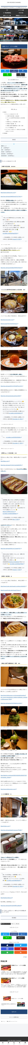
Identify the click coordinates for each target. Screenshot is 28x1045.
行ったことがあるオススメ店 (12, 114)
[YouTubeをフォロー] (20, 948)
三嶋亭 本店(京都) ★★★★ (13, 116)
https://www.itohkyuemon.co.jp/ (8, 789)
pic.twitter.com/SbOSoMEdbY (10, 513)
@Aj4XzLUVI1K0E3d (13, 562)
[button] (25, 481)
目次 (12, 109)
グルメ (14, 923)
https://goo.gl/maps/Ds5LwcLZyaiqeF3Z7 (10, 548)
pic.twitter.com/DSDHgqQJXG (10, 233)
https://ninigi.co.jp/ (5, 826)
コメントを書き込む (14, 1017)
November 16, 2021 (17, 886)
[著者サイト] (7, 945)
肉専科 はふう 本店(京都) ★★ (13, 121)
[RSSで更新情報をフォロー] (20, 952)
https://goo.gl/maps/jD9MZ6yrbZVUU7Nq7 (11, 196)
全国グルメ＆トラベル (6, 923)
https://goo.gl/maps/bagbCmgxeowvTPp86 (11, 830)
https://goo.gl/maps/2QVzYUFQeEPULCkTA (11, 386)
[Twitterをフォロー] (20, 945)
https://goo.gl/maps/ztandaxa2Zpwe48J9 (10, 395)
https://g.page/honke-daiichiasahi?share (10, 590)
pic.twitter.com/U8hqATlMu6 (16, 563)
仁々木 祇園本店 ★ (11, 127)
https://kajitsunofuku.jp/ (6, 897)
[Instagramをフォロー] (7, 948)
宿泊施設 (5, 133)
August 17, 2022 (17, 569)
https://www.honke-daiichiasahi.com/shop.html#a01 (13, 586)
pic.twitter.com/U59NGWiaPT (14, 880)
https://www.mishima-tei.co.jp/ (8, 192)
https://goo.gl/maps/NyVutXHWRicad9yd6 (11, 905)
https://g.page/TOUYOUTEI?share (9, 323)
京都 (18, 923)
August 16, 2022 (17, 239)
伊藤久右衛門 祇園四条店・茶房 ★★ (15, 125)
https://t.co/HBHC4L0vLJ (9, 511)
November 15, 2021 (17, 419)
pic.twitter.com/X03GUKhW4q (13, 437)
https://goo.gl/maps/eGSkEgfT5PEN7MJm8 (11, 267)
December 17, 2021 (17, 443)
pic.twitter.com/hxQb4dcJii (15, 413)
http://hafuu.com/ (5, 461)
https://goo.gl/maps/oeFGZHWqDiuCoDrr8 (11, 703)
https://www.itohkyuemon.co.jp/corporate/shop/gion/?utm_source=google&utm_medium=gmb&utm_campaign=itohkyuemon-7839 (14, 697)
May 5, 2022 (16, 519)
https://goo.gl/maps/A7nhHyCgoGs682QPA (11, 465)
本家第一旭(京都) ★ (11, 123)
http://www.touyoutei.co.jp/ (7, 319)
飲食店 (4, 112)
